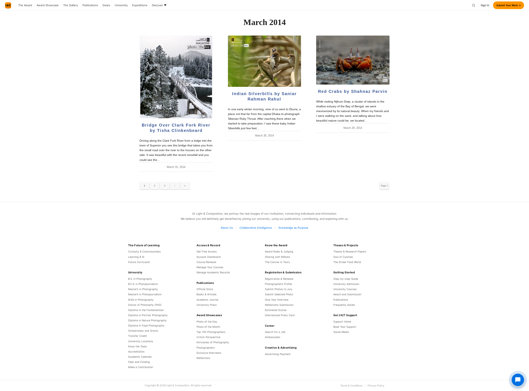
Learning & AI (136, 256)
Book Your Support (344, 326)
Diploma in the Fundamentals (146, 310)
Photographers (206, 347)
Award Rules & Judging (279, 251)
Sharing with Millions (277, 256)
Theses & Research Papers (349, 251)
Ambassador (272, 337)
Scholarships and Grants (143, 330)
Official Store (205, 289)
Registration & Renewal (279, 278)
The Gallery (70, 5)
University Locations (140, 341)
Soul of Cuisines (343, 256)
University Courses (345, 289)
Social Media (341, 332)
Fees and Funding (139, 361)
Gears (106, 5)
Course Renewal (206, 262)
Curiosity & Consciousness (144, 251)
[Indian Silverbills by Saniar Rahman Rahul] (264, 61)
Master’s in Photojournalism (145, 294)
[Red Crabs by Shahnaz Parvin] (353, 60)
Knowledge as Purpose (293, 227)
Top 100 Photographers (211, 332)
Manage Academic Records (213, 272)
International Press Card (280, 315)
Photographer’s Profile (278, 284)
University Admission (346, 284)
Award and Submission (347, 294)
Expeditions (139, 5)
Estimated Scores (276, 310)
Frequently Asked (344, 304)
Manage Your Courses (210, 267)
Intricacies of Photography (213, 342)
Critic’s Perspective (208, 337)
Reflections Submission (279, 304)
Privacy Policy (376, 385)
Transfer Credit (137, 335)
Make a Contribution (140, 367)
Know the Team (137, 346)
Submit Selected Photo (279, 294)
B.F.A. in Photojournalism (143, 284)
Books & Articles (207, 294)
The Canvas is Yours (277, 262)
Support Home (342, 321)
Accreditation (136, 351)
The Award (25, 5)
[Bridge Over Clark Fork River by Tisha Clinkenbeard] (176, 77)
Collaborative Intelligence (255, 227)
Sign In (485, 5)
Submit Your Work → (508, 5)
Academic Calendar (140, 356)
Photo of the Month (208, 326)
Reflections (203, 358)
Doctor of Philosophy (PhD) (145, 304)
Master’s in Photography (143, 289)
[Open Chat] (518, 380)
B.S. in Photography (140, 278)
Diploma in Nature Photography (147, 320)
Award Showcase (48, 5)
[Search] (473, 5)
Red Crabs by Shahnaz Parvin (352, 91)
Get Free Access (207, 251)
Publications (90, 5)
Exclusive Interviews (209, 352)
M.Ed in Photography (141, 299)
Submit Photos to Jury (278, 289)
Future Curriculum (139, 262)
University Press (207, 304)
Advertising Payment (278, 354)
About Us (227, 227)
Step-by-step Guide (345, 278)
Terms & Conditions (351, 385)
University (121, 5)
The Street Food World (347, 262)
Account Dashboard (209, 256)
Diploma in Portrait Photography (148, 315)
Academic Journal (207, 299)
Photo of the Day (207, 321)
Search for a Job (275, 332)
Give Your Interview (276, 299)
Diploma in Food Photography (146, 325)
